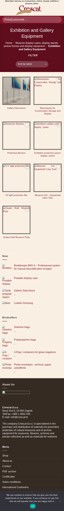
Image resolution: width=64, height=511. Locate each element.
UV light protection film (16, 195)
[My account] (54, 10)
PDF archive (9, 471)
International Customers (15, 487)
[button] (4, 10)
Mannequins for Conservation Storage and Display (48, 111)
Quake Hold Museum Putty (16, 237)
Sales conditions (11, 482)
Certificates (8, 476)
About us (7, 461)
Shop (5, 455)
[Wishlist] (48, 10)
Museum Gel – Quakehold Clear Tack (48, 196)
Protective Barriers (16, 153)
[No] (60, 501)
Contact (6, 466)
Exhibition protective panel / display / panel (47, 154)
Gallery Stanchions (16, 108)
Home (9, 43)
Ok (32, 506)
